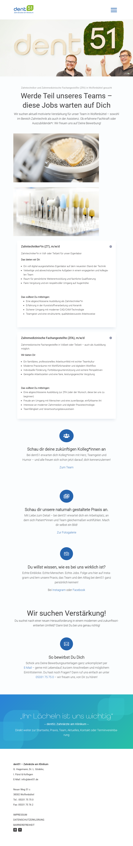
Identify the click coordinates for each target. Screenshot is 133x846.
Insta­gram (59, 590)
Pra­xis (54, 730)
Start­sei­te (42, 730)
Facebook (79, 590)
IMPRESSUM (20, 814)
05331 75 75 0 (45, 677)
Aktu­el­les (73, 730)
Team (62, 730)
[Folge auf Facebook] (20, 830)
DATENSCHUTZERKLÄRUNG (28, 819)
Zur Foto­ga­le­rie (66, 532)
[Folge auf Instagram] (15, 830)
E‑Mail (28, 667)
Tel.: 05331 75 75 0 (23, 799)
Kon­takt (85, 730)
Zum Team (66, 467)
